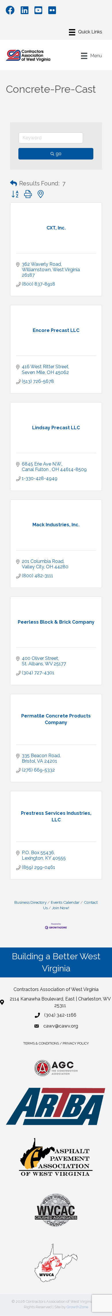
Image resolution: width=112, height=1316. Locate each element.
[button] (13, 183)
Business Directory (30, 902)
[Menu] (85, 32)
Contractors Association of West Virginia (56, 989)
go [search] (58, 153)
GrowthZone (77, 1307)
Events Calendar (65, 902)
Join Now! (60, 907)
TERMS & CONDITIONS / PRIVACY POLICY (56, 1043)
